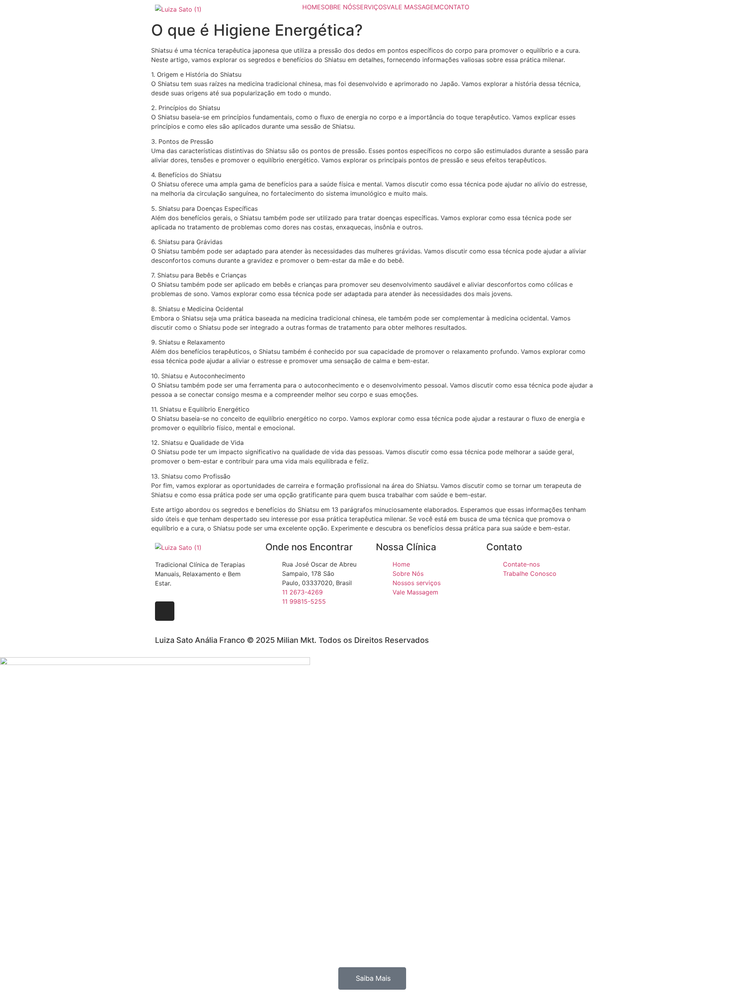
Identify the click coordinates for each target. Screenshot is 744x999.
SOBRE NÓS (338, 7)
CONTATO (454, 7)
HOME (311, 7)
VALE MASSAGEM (413, 7)
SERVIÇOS (371, 7)
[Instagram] (164, 611)
